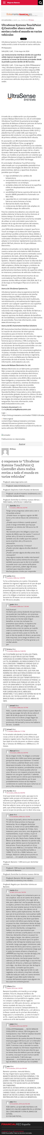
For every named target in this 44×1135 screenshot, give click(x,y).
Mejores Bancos (13, 3)
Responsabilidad (19, 1131)
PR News (31, 20)
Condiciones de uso (7, 1131)
